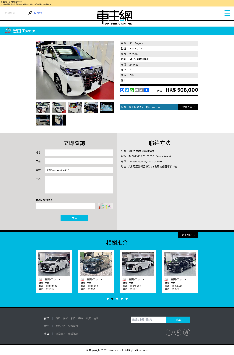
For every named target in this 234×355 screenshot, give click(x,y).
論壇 (95, 318)
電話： (39, 161)
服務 (73, 318)
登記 (178, 319)
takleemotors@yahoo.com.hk (145, 161)
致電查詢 (187, 107)
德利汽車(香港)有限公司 (141, 151)
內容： (39, 179)
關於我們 (60, 326)
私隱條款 (73, 333)
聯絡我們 (73, 326)
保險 (65, 318)
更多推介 (186, 234)
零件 (80, 318)
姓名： (39, 152)
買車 (58, 318)
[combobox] (16, 13)
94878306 (134, 156)
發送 (74, 217)
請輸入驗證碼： (44, 200)
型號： (39, 170)
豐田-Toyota (52, 279)
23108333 (148, 156)
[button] (43, 107)
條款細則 (60, 333)
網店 (88, 318)
